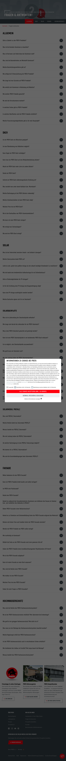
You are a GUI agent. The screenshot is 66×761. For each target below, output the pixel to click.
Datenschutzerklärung (12, 382)
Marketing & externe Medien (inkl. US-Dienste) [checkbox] (44, 387)
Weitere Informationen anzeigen (32, 399)
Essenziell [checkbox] (10, 387)
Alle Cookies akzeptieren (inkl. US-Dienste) (33, 391)
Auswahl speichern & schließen (33, 396)
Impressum (24, 382)
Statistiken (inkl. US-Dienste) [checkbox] (23, 387)
